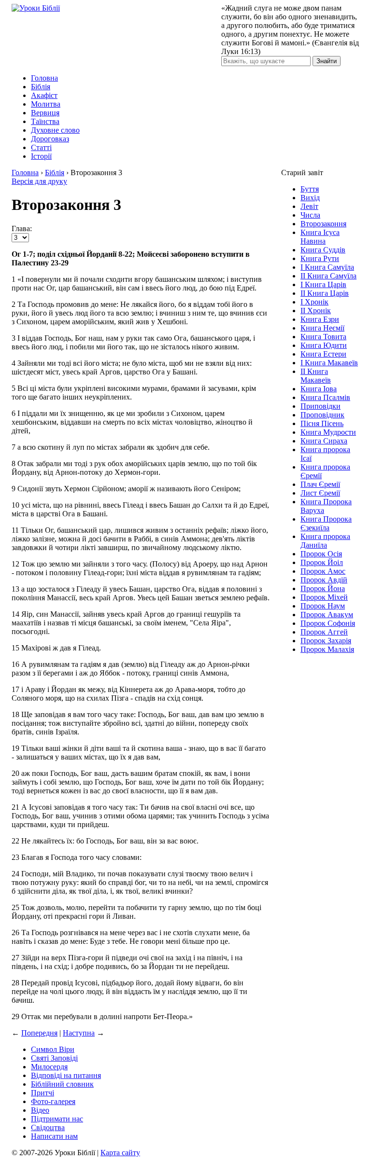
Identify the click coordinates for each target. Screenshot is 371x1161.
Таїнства (45, 121)
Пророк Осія (321, 554)
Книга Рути (319, 258)
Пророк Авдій (323, 580)
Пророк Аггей (324, 632)
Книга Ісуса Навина (320, 236)
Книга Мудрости (328, 432)
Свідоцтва (48, 1127)
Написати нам (54, 1136)
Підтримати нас (57, 1119)
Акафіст (44, 95)
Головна (44, 78)
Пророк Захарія (325, 640)
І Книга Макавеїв (329, 363)
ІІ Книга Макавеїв (315, 375)
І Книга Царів (323, 284)
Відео (40, 1110)
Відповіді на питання (66, 1075)
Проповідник (322, 415)
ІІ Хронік (315, 310)
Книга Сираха (323, 441)
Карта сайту (120, 1152)
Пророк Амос (322, 571)
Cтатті (41, 147)
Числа (310, 215)
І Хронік (314, 302)
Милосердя (49, 1067)
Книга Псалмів (325, 397)
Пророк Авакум (326, 614)
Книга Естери (323, 354)
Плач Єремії (320, 484)
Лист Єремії (320, 493)
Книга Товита (323, 336)
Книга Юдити (323, 345)
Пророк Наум (322, 606)
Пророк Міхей (324, 597)
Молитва (45, 104)
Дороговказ (50, 139)
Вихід (310, 198)
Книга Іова (318, 389)
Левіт (309, 206)
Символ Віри (52, 1049)
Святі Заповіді (54, 1058)
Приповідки (320, 406)
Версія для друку (39, 181)
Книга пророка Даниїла (325, 540)
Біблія (40, 87)
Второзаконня (323, 224)
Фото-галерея (53, 1101)
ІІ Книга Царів (324, 293)
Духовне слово (55, 130)
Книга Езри (319, 319)
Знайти (326, 61)
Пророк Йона (322, 588)
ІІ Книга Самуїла (328, 276)
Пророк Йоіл (321, 562)
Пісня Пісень (321, 423)
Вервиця (45, 113)
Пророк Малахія (327, 649)
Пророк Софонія (327, 623)
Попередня (39, 1033)
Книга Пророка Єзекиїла (326, 523)
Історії (41, 156)
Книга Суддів (322, 250)
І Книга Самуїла (327, 267)
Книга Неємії (322, 328)
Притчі (42, 1093)
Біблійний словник (62, 1084)
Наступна (79, 1033)
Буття (309, 189)
